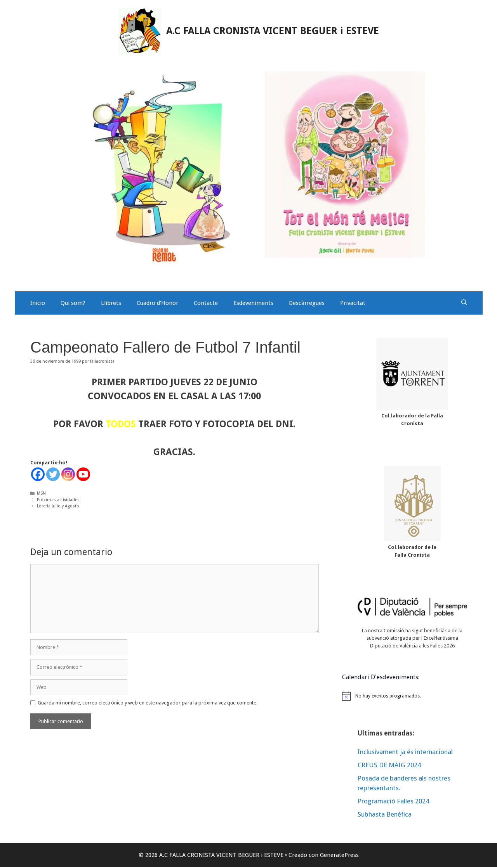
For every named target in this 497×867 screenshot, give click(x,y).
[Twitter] (53, 474)
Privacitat (352, 302)
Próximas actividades (58, 499)
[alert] (412, 696)
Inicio (37, 302)
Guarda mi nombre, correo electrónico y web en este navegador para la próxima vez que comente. (147, 703)
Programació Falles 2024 (393, 801)
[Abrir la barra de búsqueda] (464, 303)
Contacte (206, 302)
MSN (41, 493)
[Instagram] (68, 474)
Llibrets (111, 302)
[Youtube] (83, 474)
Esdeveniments (253, 302)
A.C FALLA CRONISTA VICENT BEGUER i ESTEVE (272, 30)
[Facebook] (38, 474)
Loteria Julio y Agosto (58, 506)
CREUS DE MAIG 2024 (389, 765)
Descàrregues (307, 302)
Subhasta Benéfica (385, 814)
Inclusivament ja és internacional (405, 752)
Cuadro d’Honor (157, 302)
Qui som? (73, 302)
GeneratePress (339, 854)
